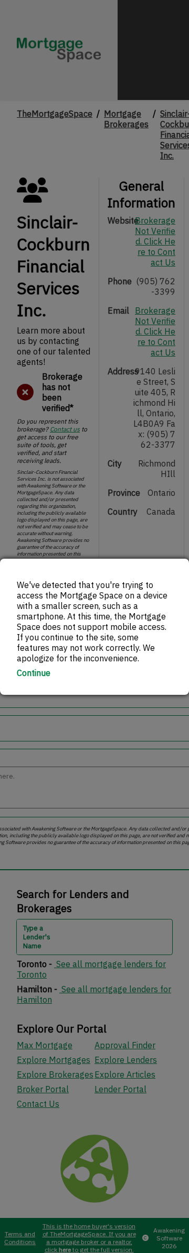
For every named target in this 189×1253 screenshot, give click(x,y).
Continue (33, 673)
